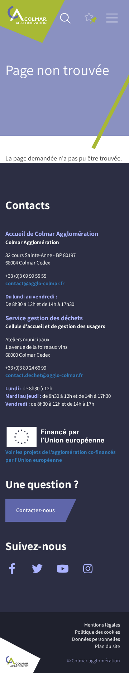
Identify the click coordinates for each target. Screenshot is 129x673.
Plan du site (107, 646)
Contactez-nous (35, 510)
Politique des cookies (97, 632)
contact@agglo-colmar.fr (34, 283)
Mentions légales (102, 625)
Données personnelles (96, 639)
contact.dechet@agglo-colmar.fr (44, 375)
